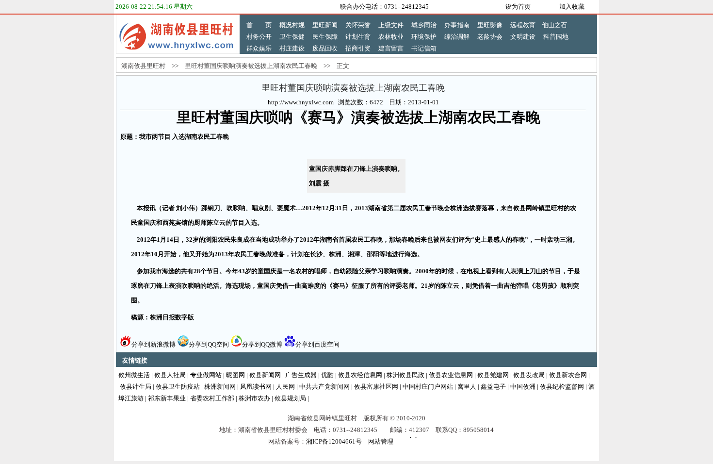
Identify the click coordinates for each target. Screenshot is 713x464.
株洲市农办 (254, 398)
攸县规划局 (290, 398)
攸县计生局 (135, 386)
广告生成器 (301, 375)
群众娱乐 (259, 48)
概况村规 (292, 25)
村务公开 (259, 36)
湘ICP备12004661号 (334, 441)
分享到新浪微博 (153, 344)
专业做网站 (206, 375)
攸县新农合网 (568, 375)
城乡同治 (424, 25)
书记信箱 (424, 48)
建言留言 (391, 48)
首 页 (259, 25)
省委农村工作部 (212, 398)
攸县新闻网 (265, 375)
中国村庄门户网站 (428, 386)
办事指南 (457, 25)
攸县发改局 (529, 375)
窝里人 (466, 386)
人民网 (285, 386)
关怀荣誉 (358, 25)
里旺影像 (489, 25)
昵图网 (235, 375)
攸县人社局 (170, 375)
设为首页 (518, 6)
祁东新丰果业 (167, 398)
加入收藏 (571, 6)
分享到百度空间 (317, 344)
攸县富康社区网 (376, 386)
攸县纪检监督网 (562, 386)
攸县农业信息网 (451, 375)
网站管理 (380, 441)
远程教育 (522, 25)
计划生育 (358, 36)
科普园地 (555, 36)
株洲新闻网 (220, 386)
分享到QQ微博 (262, 344)
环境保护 (424, 36)
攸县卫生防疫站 (178, 386)
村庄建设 (292, 48)
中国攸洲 (522, 386)
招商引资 (358, 48)
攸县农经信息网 (360, 375)
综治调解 (457, 36)
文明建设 (522, 36)
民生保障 (325, 36)
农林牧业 (391, 36)
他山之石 (554, 25)
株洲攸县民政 (405, 375)
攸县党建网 (493, 375)
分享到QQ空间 (209, 344)
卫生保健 (292, 36)
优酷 (327, 375)
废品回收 (325, 48)
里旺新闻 (325, 25)
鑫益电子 (493, 386)
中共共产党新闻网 (324, 386)
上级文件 (391, 25)
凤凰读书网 (256, 386)
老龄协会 (489, 36)
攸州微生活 (134, 375)
